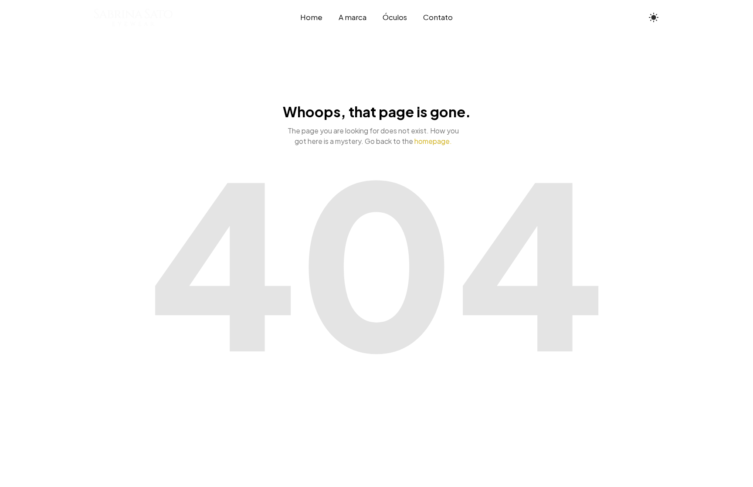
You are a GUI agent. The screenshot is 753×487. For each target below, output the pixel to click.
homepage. (433, 141)
